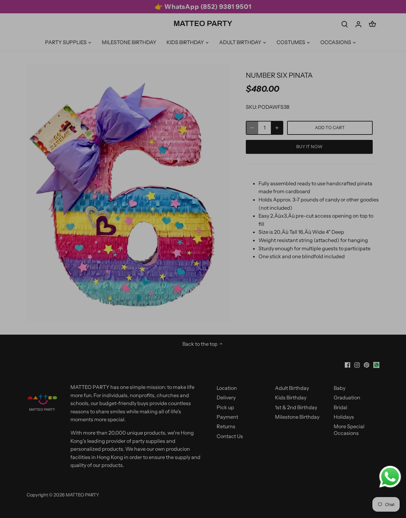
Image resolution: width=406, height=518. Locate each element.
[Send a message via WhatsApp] (390, 476)
